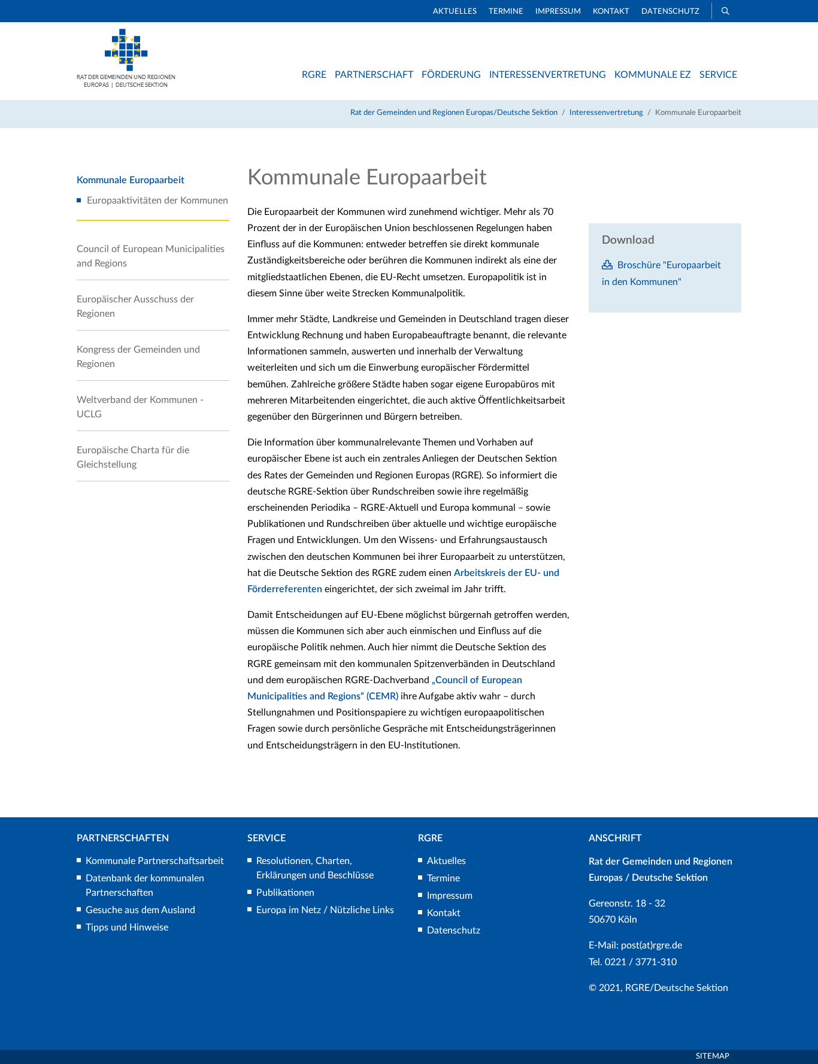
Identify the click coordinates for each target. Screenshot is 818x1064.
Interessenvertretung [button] (547, 75)
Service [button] (718, 75)
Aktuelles (455, 12)
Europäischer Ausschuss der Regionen (135, 307)
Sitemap (712, 1056)
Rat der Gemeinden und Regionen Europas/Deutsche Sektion (454, 113)
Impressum (558, 12)
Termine (506, 12)
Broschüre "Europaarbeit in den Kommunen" (661, 273)
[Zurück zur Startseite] (126, 85)
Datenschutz (670, 12)
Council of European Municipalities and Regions (151, 256)
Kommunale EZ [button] (652, 75)
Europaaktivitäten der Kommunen (157, 200)
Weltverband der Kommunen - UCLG (140, 407)
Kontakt (611, 12)
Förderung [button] (451, 75)
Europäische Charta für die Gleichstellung (133, 457)
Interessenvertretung (606, 113)
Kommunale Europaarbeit (130, 180)
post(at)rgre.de (651, 945)
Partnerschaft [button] (374, 75)
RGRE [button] (314, 75)
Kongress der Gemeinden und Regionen (138, 357)
